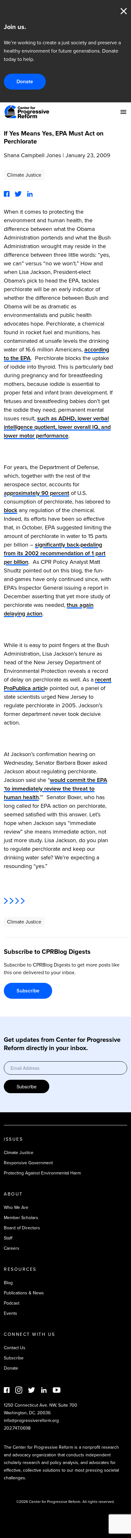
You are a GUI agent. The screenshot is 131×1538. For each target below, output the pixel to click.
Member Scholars (21, 1217)
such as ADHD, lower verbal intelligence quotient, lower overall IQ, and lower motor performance (57, 427)
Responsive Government (28, 1162)
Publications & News (24, 1293)
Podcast (11, 1303)
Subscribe (28, 990)
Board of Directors (22, 1228)
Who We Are (16, 1207)
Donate (25, 81)
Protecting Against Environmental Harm (42, 1173)
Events (10, 1313)
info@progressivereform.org (31, 1420)
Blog (8, 1282)
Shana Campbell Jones (32, 155)
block (10, 510)
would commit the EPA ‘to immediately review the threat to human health (55, 788)
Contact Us (14, 1347)
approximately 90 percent (36, 493)
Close (123, 11)
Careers (11, 1248)
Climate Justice (24, 175)
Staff (8, 1238)
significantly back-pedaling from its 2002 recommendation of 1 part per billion (55, 553)
